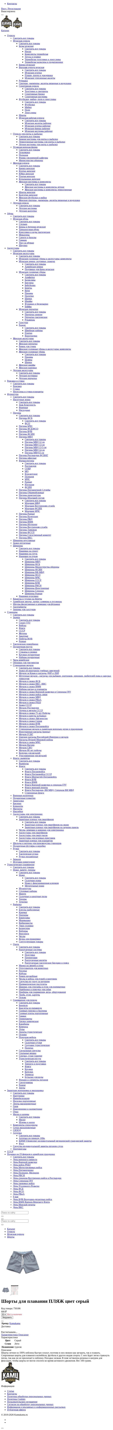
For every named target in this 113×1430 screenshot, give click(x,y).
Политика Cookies (16, 1399)
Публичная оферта (16, 1409)
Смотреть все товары (23, 38)
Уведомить (7, 1317)
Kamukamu (14, 1323)
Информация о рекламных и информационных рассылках (36, 1407)
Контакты (12, 3)
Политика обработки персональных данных (29, 1396)
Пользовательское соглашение (22, 1401)
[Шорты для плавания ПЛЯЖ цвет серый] (6, 1294)
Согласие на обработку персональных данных (30, 1404)
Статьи (10, 1391)
